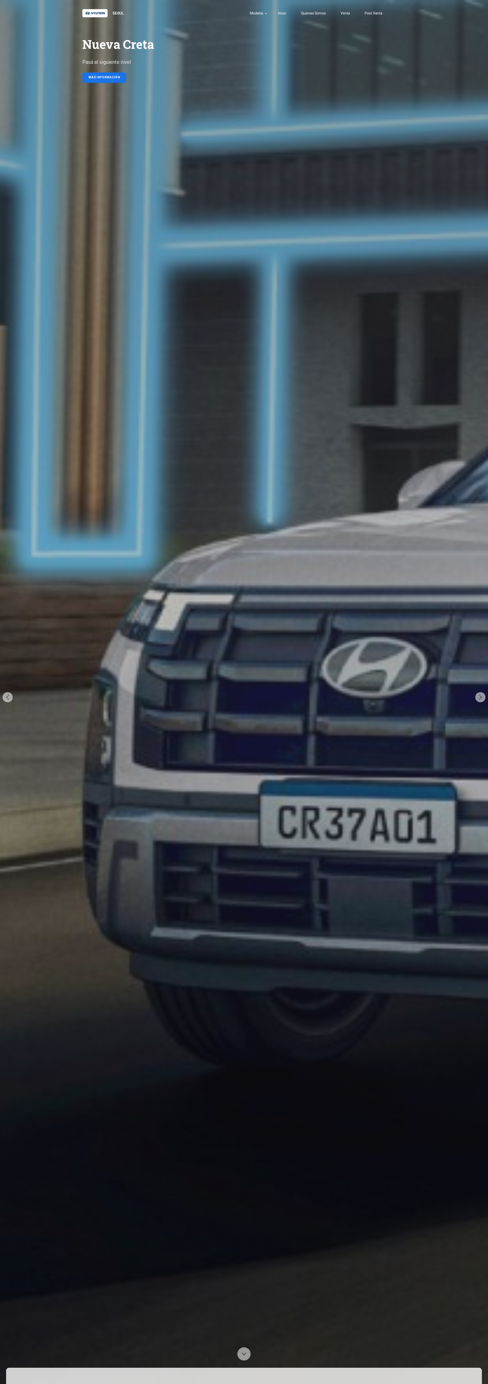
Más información (104, 77)
